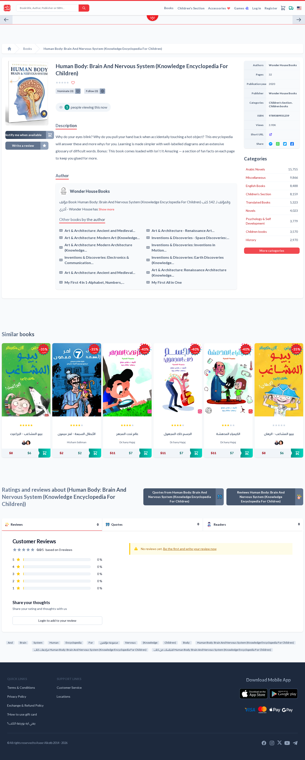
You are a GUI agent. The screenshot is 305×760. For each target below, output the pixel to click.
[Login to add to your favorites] (73, 82)
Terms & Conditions (21, 687)
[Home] (9, 48)
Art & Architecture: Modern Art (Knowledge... (102, 237)
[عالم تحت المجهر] (127, 379)
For (91, 642)
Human (54, 642)
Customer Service (69, 687)
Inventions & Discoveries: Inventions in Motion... (183, 247)
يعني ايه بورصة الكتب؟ (21, 723)
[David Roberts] (24, 443)
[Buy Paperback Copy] (26, 453)
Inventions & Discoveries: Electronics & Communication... (97, 260)
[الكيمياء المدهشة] (228, 379)
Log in (256, 8)
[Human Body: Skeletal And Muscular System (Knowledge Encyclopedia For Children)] (298, 19)
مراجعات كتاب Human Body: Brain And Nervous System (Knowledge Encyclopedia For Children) (90, 649)
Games (239, 8)
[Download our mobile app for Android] (283, 693)
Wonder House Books (90, 191)
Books (168, 8)
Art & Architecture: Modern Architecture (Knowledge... (98, 247)
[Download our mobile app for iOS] (253, 693)
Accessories (217, 8)
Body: (186, 642)
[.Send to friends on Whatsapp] (278, 144)
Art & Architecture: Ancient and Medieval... (100, 230)
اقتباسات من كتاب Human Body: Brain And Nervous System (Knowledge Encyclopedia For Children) (212, 649)
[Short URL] (283, 134)
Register (271, 8)
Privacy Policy (16, 696)
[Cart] (283, 8)
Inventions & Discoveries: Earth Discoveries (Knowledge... (188, 260)
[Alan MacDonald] (28, 443)
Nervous (130, 642)
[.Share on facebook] (292, 144)
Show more (106, 209)
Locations (63, 696)
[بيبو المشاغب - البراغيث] (26, 379)
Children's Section (191, 8)
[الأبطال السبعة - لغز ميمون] (76, 379)
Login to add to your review (57, 620)
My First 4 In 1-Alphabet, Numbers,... (94, 282)
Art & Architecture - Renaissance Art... (183, 230)
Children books (278, 106)
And (10, 642)
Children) (170, 642)
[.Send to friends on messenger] (270, 144)
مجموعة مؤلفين (109, 642)
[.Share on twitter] (285, 144)
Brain (23, 642)
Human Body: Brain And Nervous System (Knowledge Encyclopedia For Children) (245, 642)
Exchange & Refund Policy (25, 705)
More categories (271, 250)
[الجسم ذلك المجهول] (177, 379)
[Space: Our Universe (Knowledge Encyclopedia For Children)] (6, 19)
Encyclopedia (73, 642)
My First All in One (167, 282)
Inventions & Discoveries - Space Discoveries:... (190, 237)
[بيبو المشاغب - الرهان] (279, 379)
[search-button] (84, 8)
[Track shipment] (291, 8)
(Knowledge (150, 642)
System (37, 642)
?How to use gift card (22, 714)
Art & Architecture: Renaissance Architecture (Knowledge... (189, 272)
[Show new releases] (152, 18)
